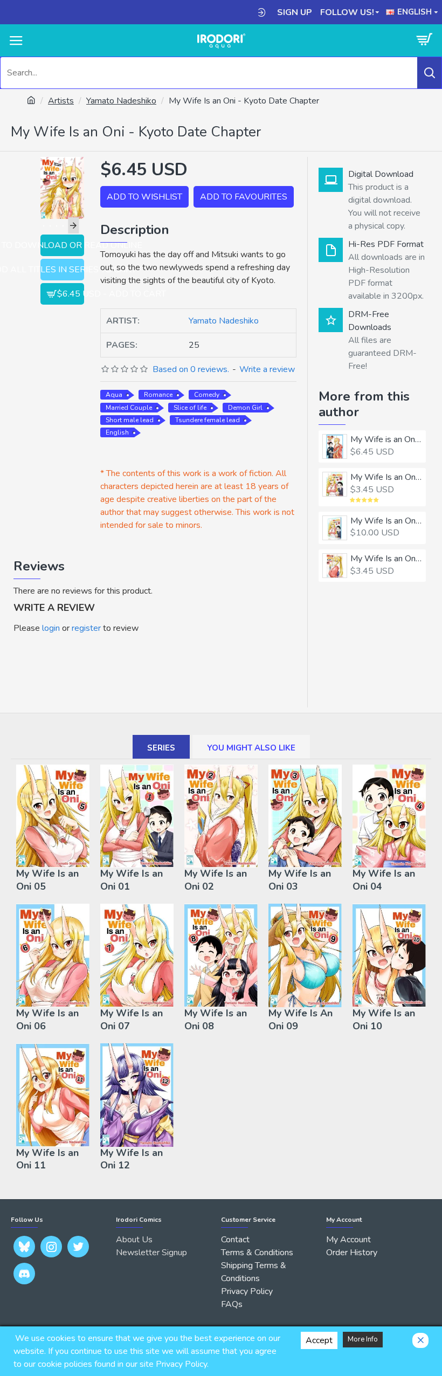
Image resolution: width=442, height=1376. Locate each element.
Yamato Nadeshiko (121, 101)
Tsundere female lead (207, 420)
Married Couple (129, 407)
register (86, 628)
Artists (61, 101)
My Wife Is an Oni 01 (386, 477)
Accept (319, 1340)
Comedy (206, 394)
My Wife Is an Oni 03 (299, 880)
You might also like (251, 747)
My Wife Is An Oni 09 (300, 1019)
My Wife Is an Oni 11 (47, 1159)
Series (161, 747)
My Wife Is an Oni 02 (386, 559)
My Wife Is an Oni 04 (384, 880)
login (51, 628)
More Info (363, 1339)
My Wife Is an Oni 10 (384, 1019)
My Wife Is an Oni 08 (215, 1019)
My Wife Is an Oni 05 (47, 880)
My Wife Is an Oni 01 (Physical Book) (386, 521)
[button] (45, 225)
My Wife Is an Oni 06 (47, 1019)
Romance (158, 394)
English (117, 432)
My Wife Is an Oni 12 (131, 1159)
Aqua (114, 394)
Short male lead (130, 420)
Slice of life (190, 407)
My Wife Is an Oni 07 (131, 1019)
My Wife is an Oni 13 (386, 439)
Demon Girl (245, 407)
